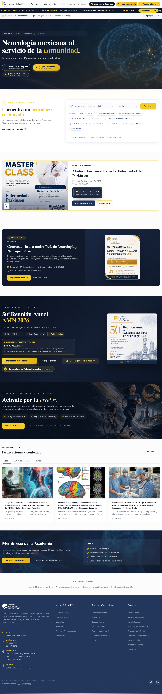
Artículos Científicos (100, 626)
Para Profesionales (136, 617)
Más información (82, 203)
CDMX (87, 124)
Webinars (96, 617)
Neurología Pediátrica (78, 118)
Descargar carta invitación (82, 360)
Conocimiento (50, 4)
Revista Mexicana (99, 631)
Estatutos (60, 622)
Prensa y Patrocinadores (138, 626)
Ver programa (149, 16)
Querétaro (77, 129)
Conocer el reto (11, 426)
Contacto (132, 649)
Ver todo (150, 451)
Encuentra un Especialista (75, 4)
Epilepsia (90, 114)
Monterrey (114, 124)
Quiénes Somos (62, 613)
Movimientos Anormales (106, 114)
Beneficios (60, 626)
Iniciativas (60, 635)
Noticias (7, 461)
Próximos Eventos (99, 613)
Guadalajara (100, 124)
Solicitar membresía (16, 560)
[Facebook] (150, 682)
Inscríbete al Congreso (103, 4)
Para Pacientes (134, 613)
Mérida (138, 124)
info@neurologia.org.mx (16, 635)
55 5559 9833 (11, 643)
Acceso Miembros (150, 4)
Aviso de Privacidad (9, 684)
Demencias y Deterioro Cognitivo (118, 118)
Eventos (34, 4)
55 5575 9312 (11, 646)
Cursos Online (98, 622)
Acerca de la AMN (16, 4)
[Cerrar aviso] (160, 10)
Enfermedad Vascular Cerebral (130, 114)
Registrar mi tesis (17, 277)
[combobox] (101, 106)
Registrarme (104, 203)
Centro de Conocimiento (138, 635)
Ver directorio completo (12, 129)
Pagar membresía (128, 4)
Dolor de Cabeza (97, 118)
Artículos (18, 461)
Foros (94, 640)
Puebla (127, 124)
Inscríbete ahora (147, 10)
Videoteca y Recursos (101, 635)
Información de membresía (49, 560)
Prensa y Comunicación (66, 631)
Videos (29, 461)
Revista (39, 461)
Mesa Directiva (62, 617)
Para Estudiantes (135, 622)
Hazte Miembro (134, 640)
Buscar (150, 106)
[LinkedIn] (157, 682)
